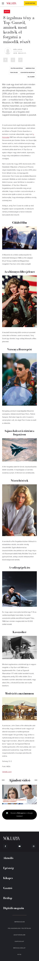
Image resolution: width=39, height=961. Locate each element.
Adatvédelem (19, 935)
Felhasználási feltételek (19, 928)
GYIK (19, 954)
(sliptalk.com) (7, 772)
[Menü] (3, 3)
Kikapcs (8, 878)
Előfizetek (30, 3)
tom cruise (14, 72)
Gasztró (7, 888)
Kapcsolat (19, 941)
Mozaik (7, 11)
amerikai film (30, 68)
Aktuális (8, 858)
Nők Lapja (11, 3)
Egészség (8, 868)
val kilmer (31, 77)
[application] (19, 794)
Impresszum (19, 922)
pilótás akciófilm (17, 68)
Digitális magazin (13, 908)
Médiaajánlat (19, 948)
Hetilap (7, 898)
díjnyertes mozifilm (28, 72)
